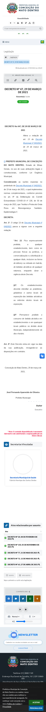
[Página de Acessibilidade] (33, 23)
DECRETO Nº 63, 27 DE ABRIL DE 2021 (23, 564)
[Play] (20, 609)
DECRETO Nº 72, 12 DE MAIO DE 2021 (23, 559)
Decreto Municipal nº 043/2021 (29, 186)
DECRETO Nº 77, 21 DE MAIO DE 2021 (23, 553)
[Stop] (25, 609)
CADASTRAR (23, 648)
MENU (7, 42)
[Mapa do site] (29, 23)
